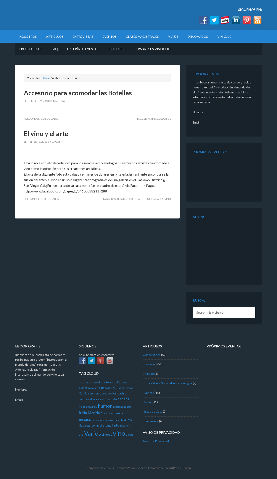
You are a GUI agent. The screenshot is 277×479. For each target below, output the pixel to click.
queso (128, 420)
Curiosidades (50, 118)
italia (83, 413)
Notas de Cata (152, 411)
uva (81, 434)
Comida (84, 393)
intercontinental (122, 406)
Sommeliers (150, 421)
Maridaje (95, 413)
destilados (84, 399)
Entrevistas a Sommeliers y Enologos (167, 383)
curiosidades (154, 198)
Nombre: (198, 112)
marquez (108, 413)
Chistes (119, 387)
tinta (108, 425)
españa (124, 399)
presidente (117, 420)
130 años (83, 382)
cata (102, 387)
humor (105, 406)
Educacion (150, 364)
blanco (83, 387)
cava (109, 387)
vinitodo (107, 434)
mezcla (96, 420)
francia (83, 406)
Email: (196, 122)
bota (90, 387)
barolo (124, 382)
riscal (88, 425)
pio (109, 420)
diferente (95, 399)
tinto (115, 425)
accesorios (163, 118)
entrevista (109, 399)
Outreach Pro (122, 468)
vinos (130, 434)
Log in (187, 468)
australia (114, 382)
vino (167, 198)
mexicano (120, 413)
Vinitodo (52, 15)
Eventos (148, 392)
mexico (85, 419)
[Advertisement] (220, 250)
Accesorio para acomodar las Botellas (78, 93)
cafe (95, 387)
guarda (92, 406)
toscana (125, 425)
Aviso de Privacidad (156, 441)
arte (141, 198)
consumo (95, 393)
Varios (92, 433)
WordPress (173, 468)
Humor (147, 402)
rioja (82, 425)
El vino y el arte (46, 133)
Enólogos (149, 373)
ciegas (129, 387)
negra (103, 420)
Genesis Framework (149, 468)
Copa (104, 393)
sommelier (98, 425)
